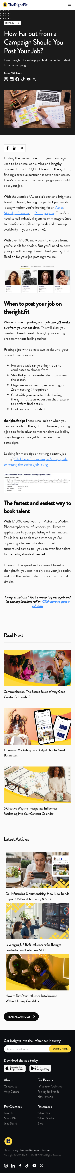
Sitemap (46, 1150)
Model (8, 213)
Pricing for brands (48, 1091)
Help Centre (11, 1091)
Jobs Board (10, 1123)
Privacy (15, 1150)
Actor (59, 207)
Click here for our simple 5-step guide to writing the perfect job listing (36, 461)
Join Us (8, 1113)
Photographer (44, 213)
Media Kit (10, 1118)
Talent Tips (44, 1113)
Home (7, 1150)
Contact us (10, 1086)
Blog (40, 1123)
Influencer (22, 213)
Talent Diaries (46, 1118)
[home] (15, 4)
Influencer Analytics (50, 1086)
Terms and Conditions (30, 1150)
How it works (45, 1096)
